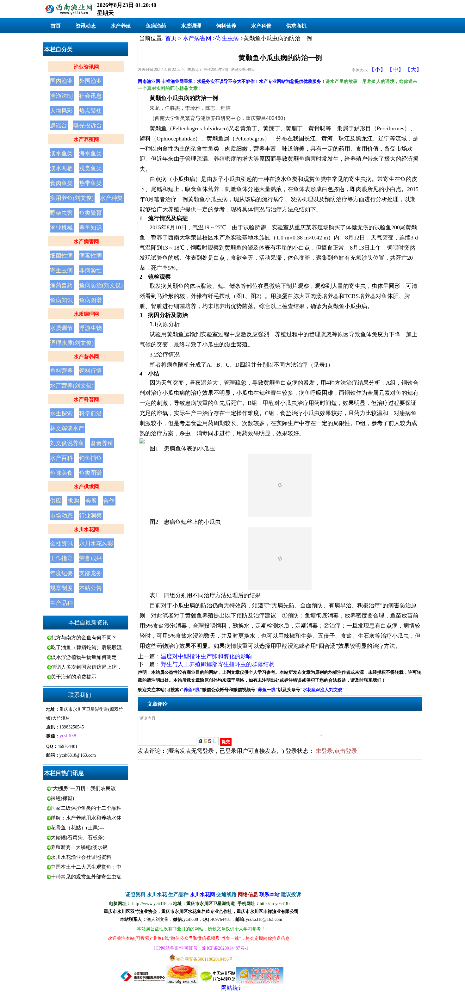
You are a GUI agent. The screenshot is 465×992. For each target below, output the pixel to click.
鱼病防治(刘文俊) (101, 285)
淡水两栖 (61, 168)
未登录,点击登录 (336, 751)
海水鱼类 (90, 153)
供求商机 (296, 25)
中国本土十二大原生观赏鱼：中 (86, 867)
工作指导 (61, 558)
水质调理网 (86, 314)
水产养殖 (121, 25)
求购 (73, 501)
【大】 (413, 69)
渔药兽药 (61, 285)
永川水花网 (86, 529)
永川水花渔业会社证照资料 (81, 857)
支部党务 (90, 573)
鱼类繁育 (90, 213)
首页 (56, 25)
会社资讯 (61, 543)
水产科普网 (86, 399)
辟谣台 (58, 125)
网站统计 (232, 988)
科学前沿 (90, 413)
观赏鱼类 (90, 168)
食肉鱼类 (61, 183)
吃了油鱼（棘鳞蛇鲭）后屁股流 (86, 647)
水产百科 (61, 458)
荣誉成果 (90, 558)
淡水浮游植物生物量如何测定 (84, 657)
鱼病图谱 (90, 300)
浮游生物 (90, 328)
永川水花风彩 (96, 543)
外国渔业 (90, 81)
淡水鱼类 (61, 153)
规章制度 (61, 588)
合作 (109, 501)
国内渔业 (61, 81)
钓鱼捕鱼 (90, 458)
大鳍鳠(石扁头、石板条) (77, 837)
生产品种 (61, 603)
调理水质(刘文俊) (72, 343)
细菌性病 (61, 255)
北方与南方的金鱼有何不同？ (84, 637)
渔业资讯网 (86, 67)
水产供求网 (86, 486)
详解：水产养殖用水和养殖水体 (86, 818)
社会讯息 (90, 96)
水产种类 (111, 198)
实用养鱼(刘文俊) (72, 198)
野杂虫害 (61, 213)
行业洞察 (90, 515)
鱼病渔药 (156, 25)
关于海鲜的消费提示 (73, 676)
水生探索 (61, 413)
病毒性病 (90, 255)
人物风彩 (61, 111)
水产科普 (261, 25)
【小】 (377, 69)
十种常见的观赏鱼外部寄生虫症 (86, 876)
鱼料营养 (61, 371)
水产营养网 (86, 356)
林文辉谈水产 (67, 428)
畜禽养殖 (101, 443)
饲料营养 (226, 25)
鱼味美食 (61, 473)
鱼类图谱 (90, 473)
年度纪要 (61, 573)
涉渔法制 (61, 96)
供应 (55, 501)
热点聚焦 (90, 111)
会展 (91, 501)
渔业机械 (61, 228)
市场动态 (61, 515)
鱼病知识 (61, 300)
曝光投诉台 (87, 125)
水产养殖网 (86, 139)
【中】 (395, 69)
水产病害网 (86, 241)
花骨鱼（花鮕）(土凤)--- (77, 827)
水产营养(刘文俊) (72, 385)
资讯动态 (86, 25)
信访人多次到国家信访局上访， (86, 667)
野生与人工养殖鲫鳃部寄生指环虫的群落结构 (218, 664)
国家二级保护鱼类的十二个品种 (86, 808)
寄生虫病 (61, 270)
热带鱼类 (90, 183)
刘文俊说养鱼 (67, 443)
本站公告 (90, 588)
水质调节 (61, 328)
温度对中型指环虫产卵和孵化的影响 (206, 656)
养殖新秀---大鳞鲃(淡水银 (79, 847)
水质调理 (191, 25)
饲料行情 (90, 371)
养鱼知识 (90, 228)
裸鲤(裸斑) (62, 798)
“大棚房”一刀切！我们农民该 (83, 788)
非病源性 (90, 270)
